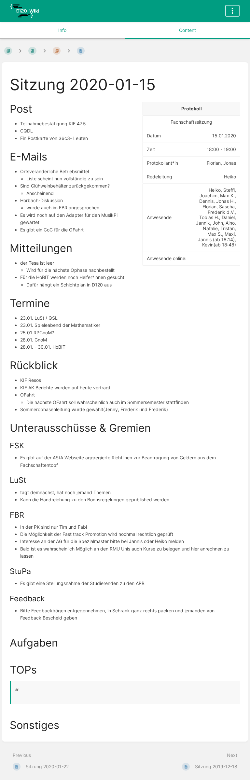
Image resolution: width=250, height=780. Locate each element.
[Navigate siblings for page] (69, 51)
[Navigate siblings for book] (20, 51)
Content (187, 30)
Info (62, 30)
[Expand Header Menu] (232, 11)
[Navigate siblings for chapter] (44, 51)
